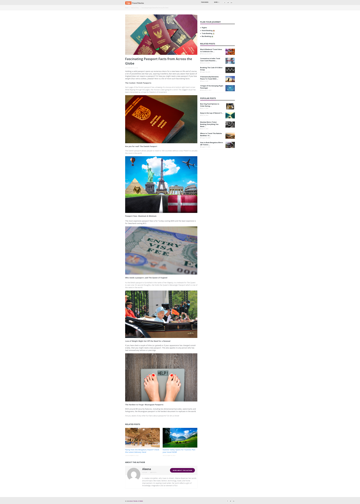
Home (127, 8)
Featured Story (135, 8)
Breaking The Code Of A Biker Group (211, 69)
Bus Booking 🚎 (207, 36)
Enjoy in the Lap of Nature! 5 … (211, 113)
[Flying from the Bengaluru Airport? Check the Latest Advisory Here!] (142, 438)
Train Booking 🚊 (208, 33)
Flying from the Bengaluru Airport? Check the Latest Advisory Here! (142, 451)
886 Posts (153, 472)
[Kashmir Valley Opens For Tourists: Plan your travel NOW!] (180, 438)
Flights (204, 28)
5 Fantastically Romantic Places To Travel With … (209, 78)
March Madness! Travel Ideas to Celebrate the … (211, 50)
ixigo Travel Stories (136, 501)
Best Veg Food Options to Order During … (209, 105)
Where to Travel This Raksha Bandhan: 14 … (211, 134)
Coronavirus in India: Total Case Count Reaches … (210, 59)
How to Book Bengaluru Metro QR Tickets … (211, 143)
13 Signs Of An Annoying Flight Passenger (211, 87)
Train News (204, 2)
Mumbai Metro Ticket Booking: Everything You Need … (209, 124)
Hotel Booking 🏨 (208, 30)
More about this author (182, 470)
